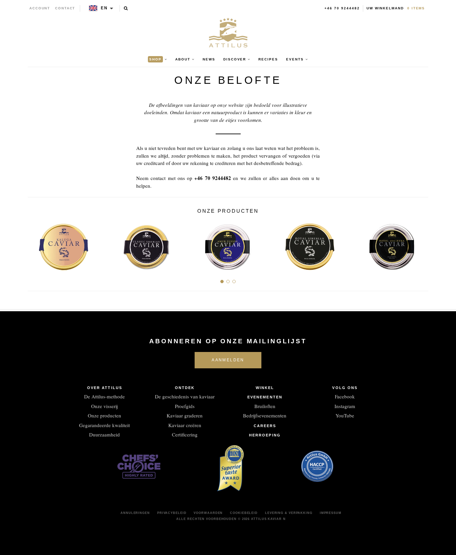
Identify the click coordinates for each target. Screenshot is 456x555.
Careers (265, 426)
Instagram (344, 406)
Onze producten (104, 415)
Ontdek (185, 388)
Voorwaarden (208, 513)
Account (39, 8)
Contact (65, 8)
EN (104, 8)
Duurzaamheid (104, 434)
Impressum (330, 513)
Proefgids (185, 406)
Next (420, 244)
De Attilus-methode (104, 396)
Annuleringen (135, 513)
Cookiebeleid (244, 513)
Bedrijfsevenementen (264, 415)
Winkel (265, 388)
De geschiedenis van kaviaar (185, 396)
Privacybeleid (172, 513)
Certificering (185, 434)
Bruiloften (264, 406)
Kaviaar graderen (185, 415)
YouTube (344, 415)
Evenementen (264, 397)
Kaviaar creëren (184, 425)
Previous (35, 244)
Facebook (345, 396)
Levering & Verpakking (288, 513)
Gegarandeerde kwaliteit (104, 425)
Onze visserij (104, 406)
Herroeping (265, 435)
